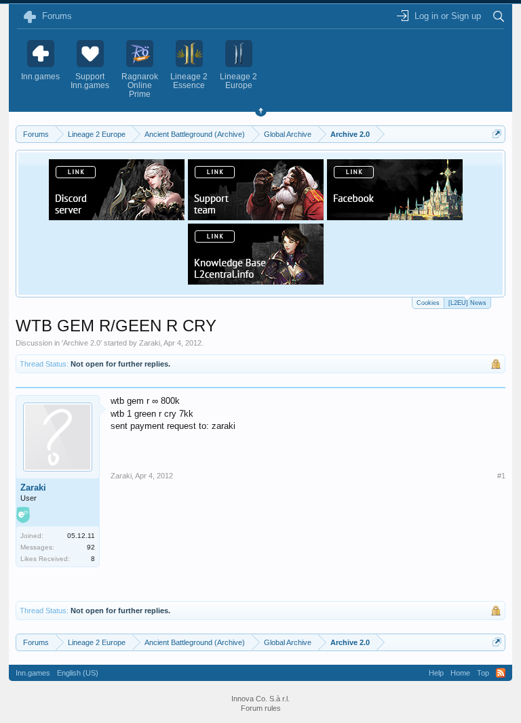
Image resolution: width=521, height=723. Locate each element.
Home (460, 673)
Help (436, 673)
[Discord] (117, 216)
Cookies (428, 302)
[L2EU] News (467, 302)
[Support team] (256, 216)
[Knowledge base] (256, 280)
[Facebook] (395, 216)
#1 (501, 476)
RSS (500, 673)
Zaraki (149, 343)
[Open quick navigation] (497, 133)
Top (483, 673)
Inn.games (33, 673)
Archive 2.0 (81, 343)
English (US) (77, 673)
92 (91, 547)
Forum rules (261, 708)
